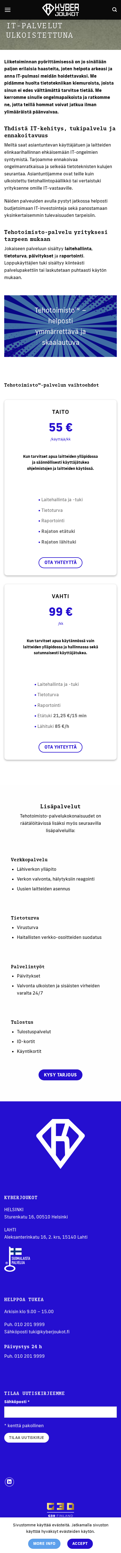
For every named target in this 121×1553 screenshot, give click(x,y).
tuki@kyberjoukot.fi (49, 1331)
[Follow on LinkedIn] (9, 1482)
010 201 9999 (29, 1324)
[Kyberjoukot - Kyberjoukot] (60, 10)
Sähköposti (17, 1401)
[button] (7, 10)
